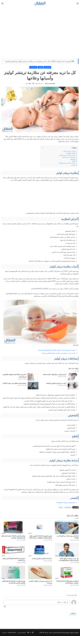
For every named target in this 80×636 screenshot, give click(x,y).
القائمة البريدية (21, 632)
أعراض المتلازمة (70, 153)
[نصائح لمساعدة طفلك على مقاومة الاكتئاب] (33, 385)
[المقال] (40, 3)
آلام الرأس (47, 67)
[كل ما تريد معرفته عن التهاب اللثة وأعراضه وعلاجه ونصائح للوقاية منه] (67, 550)
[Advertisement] (40, 32)
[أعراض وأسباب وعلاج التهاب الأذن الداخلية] (73, 377)
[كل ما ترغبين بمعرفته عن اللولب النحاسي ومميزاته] (40, 572)
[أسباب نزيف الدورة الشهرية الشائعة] (73, 385)
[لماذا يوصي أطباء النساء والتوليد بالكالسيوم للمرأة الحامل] (33, 377)
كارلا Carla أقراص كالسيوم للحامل (42, 558)
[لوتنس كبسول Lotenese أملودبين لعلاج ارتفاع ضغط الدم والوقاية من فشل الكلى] (40, 527)
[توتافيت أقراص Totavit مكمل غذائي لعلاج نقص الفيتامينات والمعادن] (13, 527)
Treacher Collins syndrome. (65, 503)
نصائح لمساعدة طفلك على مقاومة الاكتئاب (14, 383)
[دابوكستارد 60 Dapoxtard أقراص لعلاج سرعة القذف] (13, 550)
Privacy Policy (12, 632)
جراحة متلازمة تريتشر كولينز (67, 163)
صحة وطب (60, 61)
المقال (64, 632)
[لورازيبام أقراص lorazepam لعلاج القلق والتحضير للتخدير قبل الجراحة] (13, 572)
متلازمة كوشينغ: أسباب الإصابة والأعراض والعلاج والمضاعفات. (56, 350)
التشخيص (72, 159)
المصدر (73, 165)
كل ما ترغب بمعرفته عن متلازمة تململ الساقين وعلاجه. (58, 353)
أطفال (53, 61)
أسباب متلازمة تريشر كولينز (67, 155)
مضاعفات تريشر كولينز (68, 157)
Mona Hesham (49, 83)
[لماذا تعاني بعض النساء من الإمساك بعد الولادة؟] (67, 527)
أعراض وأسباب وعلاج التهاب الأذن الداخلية (54, 374)
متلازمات (60, 507)
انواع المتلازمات (67, 507)
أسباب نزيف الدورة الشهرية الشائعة (56, 383)
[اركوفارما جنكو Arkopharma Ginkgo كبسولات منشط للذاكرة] (67, 572)
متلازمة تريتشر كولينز (69, 151)
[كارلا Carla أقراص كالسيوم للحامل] (40, 550)
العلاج (73, 161)
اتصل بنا (4, 632)
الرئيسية (69, 61)
